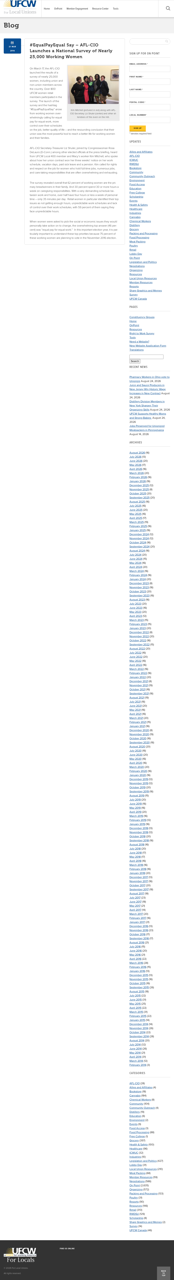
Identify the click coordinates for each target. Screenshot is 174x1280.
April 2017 (135, 910)
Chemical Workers (140, 221)
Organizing (136, 270)
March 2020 (136, 767)
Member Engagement (77, 8)
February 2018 (137, 869)
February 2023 (138, 624)
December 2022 (139, 632)
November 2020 (139, 734)
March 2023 (136, 620)
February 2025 (138, 526)
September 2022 (139, 644)
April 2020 (135, 763)
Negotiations (137, 266)
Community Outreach (142, 176)
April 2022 (135, 665)
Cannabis (135, 217)
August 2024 (137, 550)
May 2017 (135, 906)
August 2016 (136, 942)
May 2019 (135, 808)
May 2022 (135, 661)
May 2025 (135, 514)
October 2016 (137, 934)
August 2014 (136, 1040)
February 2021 (137, 722)
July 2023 (135, 603)
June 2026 (135, 461)
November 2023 (139, 587)
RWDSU (134, 164)
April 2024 (135, 567)
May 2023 (135, 612)
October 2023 (137, 591)
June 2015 (135, 999)
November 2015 (138, 979)
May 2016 (135, 955)
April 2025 (135, 518)
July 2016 (135, 946)
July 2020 (135, 750)
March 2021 (136, 718)
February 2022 (138, 673)
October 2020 (137, 738)
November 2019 (138, 783)
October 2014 (137, 1032)
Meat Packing (137, 241)
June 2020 (136, 755)
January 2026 (137, 481)
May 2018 (135, 857)
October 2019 (137, 787)
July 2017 (135, 897)
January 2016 (137, 971)
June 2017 (135, 901)
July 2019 (135, 799)
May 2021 (135, 710)
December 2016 (138, 926)
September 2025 (139, 497)
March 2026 (136, 473)
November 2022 (139, 636)
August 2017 (136, 893)
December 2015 (138, 975)
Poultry (133, 245)
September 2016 (139, 938)
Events (133, 201)
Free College (137, 192)
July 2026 (135, 457)
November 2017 (138, 881)
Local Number (138, 115)
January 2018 (137, 873)
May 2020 (135, 759)
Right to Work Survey (141, 333)
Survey (133, 294)
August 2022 (137, 648)
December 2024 (139, 534)
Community (136, 172)
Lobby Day (135, 254)
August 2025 (137, 501)
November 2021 (138, 685)
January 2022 (137, 677)
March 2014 (136, 1061)
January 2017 (137, 922)
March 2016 (136, 963)
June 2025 (135, 510)
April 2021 (135, 714)
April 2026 (135, 469)
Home (47, 8)
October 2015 (137, 983)
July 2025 (135, 506)
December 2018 (138, 828)
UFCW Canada (138, 299)
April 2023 (135, 616)
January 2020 (137, 775)
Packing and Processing (143, 233)
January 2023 (137, 628)
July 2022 (135, 652)
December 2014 (138, 1024)
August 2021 (136, 697)
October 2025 (137, 493)
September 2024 (139, 546)
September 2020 (139, 742)
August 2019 (136, 795)
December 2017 (138, 877)
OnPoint (58, 8)
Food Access (137, 184)
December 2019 (138, 779)
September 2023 (139, 595)
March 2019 (136, 816)
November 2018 (138, 832)
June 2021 (135, 706)
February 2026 (138, 477)
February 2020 (138, 771)
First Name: (136, 77)
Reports (134, 286)
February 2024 (138, 575)
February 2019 (137, 820)
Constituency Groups (141, 317)
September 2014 (139, 1036)
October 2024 (137, 542)
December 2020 (139, 730)
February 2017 (137, 918)
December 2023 (139, 583)
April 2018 (135, 861)
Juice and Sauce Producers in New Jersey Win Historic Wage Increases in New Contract (147, 389)
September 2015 (139, 987)
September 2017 (139, 889)
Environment (137, 180)
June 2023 (135, 608)
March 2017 (136, 914)
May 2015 (135, 1003)
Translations (136, 350)
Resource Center (100, 8)
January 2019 (137, 824)
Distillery (134, 225)
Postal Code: (137, 102)
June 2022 (135, 657)
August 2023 (137, 599)
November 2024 (139, 538)
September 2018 (139, 840)
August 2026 (137, 452)
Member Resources (140, 282)
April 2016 (135, 959)
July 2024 (135, 554)
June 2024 (135, 559)
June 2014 (135, 1048)
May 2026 (135, 465)
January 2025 (137, 530)
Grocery (134, 229)
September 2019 (139, 791)
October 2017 (137, 885)
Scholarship (136, 196)
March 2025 (136, 522)
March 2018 (136, 865)
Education (135, 188)
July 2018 (135, 848)
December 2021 (138, 681)
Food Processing (139, 237)
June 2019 (135, 803)
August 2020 (137, 746)
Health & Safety (138, 205)
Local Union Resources (143, 278)
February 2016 (137, 967)
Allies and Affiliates (140, 152)
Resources (135, 274)
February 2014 (137, 1065)
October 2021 (137, 689)
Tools (115, 8)
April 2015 (135, 1008)
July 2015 (135, 995)
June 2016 (135, 950)
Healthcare (135, 209)
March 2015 (136, 1012)
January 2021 (137, 726)
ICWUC (133, 160)
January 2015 (137, 1020)
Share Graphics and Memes (145, 290)
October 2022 (137, 640)
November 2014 (138, 1028)
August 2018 (136, 844)
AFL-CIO (134, 156)
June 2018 (135, 852)
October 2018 (137, 836)
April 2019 (135, 812)
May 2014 (135, 1052)
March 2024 (136, 571)
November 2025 (139, 489)
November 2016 (138, 930)
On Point (134, 258)
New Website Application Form (147, 345)
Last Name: (136, 89)
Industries (135, 213)
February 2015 (137, 1016)
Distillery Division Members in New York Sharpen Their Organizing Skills (147, 405)
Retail (132, 250)
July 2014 (135, 1044)
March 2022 (136, 669)
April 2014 (135, 1057)
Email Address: (138, 64)
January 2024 (137, 579)
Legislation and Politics (143, 262)
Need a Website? (139, 341)
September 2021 (139, 693)
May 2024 (135, 563)
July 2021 (135, 701)
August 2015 (136, 991)
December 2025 (139, 485)
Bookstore (135, 168)
